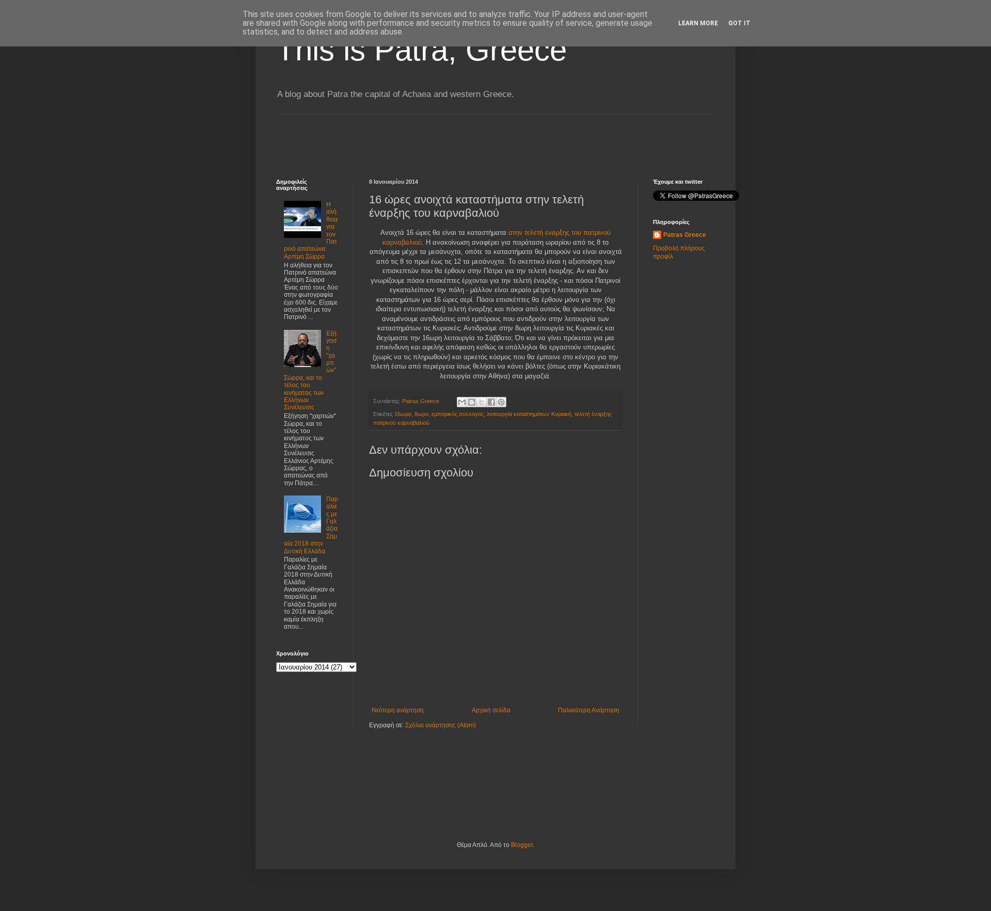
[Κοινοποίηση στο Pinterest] (501, 402)
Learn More (698, 23)
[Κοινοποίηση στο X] (481, 402)
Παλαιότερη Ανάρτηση (588, 710)
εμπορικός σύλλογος (457, 414)
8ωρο (421, 414)
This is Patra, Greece (421, 50)
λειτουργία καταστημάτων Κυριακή (529, 414)
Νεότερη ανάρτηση (398, 710)
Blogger (522, 845)
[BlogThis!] (472, 402)
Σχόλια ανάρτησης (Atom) (440, 725)
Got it (739, 23)
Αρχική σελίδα (491, 710)
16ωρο (402, 414)
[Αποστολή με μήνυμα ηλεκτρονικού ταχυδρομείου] (462, 402)
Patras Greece (684, 234)
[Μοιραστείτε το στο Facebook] (491, 402)
